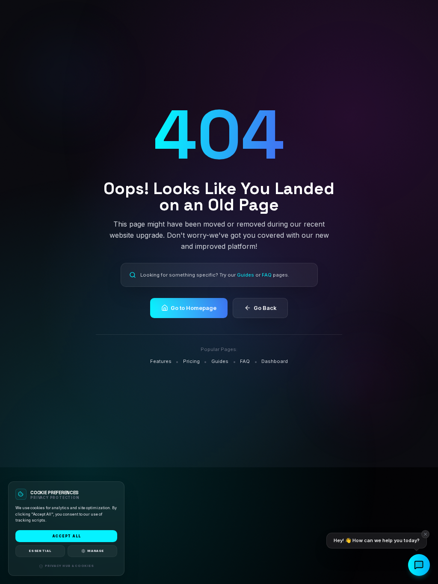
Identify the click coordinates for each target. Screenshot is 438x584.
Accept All (66, 536)
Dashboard (274, 361)
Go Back (265, 308)
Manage (95, 550)
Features (161, 361)
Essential (40, 550)
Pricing (191, 361)
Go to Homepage (193, 308)
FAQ (266, 275)
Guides (245, 275)
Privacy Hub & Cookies (69, 566)
